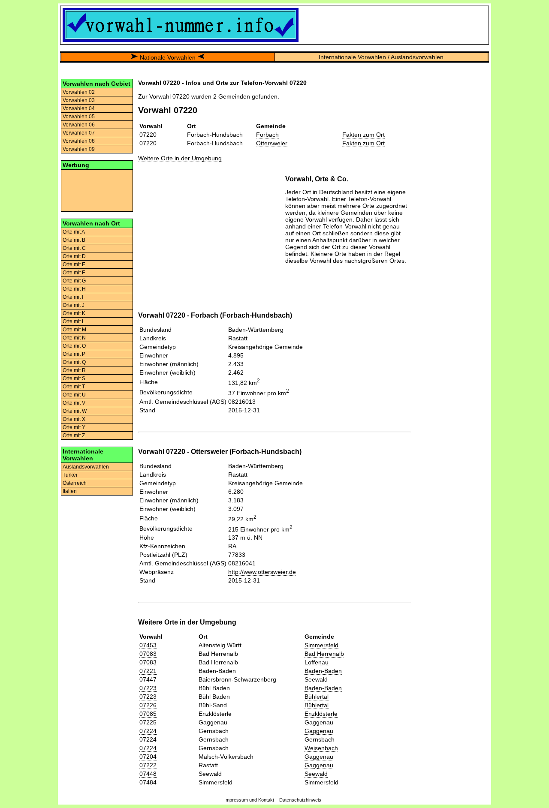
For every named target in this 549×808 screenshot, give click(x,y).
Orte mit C (74, 248)
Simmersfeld (321, 645)
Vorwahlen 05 (79, 117)
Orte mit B (74, 240)
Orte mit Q (74, 362)
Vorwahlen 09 (79, 149)
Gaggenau (319, 722)
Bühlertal (317, 696)
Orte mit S (74, 378)
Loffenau (317, 662)
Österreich (75, 483)
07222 (148, 765)
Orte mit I (73, 297)
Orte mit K (74, 313)
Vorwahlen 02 (79, 92)
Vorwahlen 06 (79, 125)
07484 (148, 782)
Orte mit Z (74, 436)
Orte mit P (74, 354)
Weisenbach (321, 748)
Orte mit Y (74, 427)
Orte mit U (74, 395)
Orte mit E (74, 264)
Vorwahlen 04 (79, 108)
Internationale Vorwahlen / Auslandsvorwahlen (381, 57)
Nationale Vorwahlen (168, 57)
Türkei (70, 475)
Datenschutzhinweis (300, 799)
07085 (148, 713)
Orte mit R (74, 370)
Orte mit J (73, 305)
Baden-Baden (323, 670)
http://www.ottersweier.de (262, 571)
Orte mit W (75, 411)
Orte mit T (74, 387)
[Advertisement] (97, 190)
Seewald (316, 679)
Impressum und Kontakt (249, 799)
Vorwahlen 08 (79, 141)
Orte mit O (74, 346)
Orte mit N (74, 338)
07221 (148, 670)
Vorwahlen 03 (79, 100)
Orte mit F (74, 273)
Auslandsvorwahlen (86, 467)
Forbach (267, 134)
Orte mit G (74, 281)
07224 (148, 730)
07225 (148, 722)
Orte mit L (74, 321)
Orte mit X (74, 419)
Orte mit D (74, 256)
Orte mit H (74, 289)
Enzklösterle (321, 713)
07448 (148, 773)
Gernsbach (320, 739)
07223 (148, 688)
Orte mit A (74, 232)
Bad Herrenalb (324, 653)
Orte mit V (74, 403)
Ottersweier (271, 143)
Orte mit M (74, 330)
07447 (148, 679)
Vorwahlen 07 (79, 133)
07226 (148, 705)
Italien (70, 491)
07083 (148, 653)
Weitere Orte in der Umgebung (180, 158)
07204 (148, 756)
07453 (148, 645)
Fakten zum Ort (363, 134)
